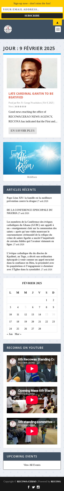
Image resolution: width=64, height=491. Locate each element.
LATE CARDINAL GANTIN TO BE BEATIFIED (31, 95)
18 (18, 321)
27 (32, 328)
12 (25, 314)
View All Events (32, 465)
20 (32, 321)
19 (25, 321)
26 (25, 328)
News (11, 106)
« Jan (10, 334)
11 (18, 314)
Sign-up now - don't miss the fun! (32, 3)
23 (53, 321)
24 (10, 328)
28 (39, 328)
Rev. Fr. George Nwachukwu (29, 103)
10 (10, 314)
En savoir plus (22, 130)
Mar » (18, 334)
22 (46, 321)
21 (39, 321)
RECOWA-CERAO (26, 481)
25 (18, 328)
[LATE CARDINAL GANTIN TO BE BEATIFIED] (32, 73)
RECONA (56, 481)
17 (10, 321)
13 (32, 314)
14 (39, 314)
